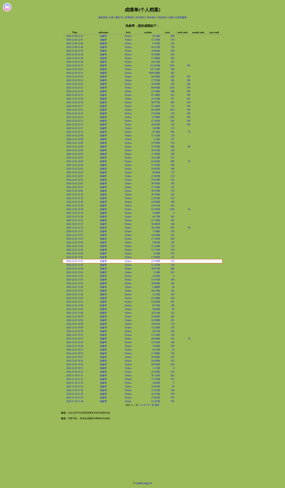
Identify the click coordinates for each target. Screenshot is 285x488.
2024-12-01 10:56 (74, 342)
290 (172, 238)
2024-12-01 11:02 (74, 287)
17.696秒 (155, 257)
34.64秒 (156, 346)
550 (172, 401)
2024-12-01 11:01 (74, 301)
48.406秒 (155, 338)
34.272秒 (155, 394)
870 (172, 227)
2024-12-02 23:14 (74, 113)
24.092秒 (155, 50)
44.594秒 (155, 54)
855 (172, 301)
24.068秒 (155, 202)
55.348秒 (155, 106)
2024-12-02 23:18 (74, 98)
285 (172, 58)
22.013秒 (155, 198)
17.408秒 (155, 58)
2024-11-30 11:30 (74, 383)
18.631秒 (155, 324)
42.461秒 (155, 161)
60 (173, 287)
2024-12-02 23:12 (74, 120)
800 (172, 36)
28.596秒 (155, 364)
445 (172, 220)
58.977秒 (155, 102)
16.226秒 (155, 327)
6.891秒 (156, 242)
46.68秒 (156, 172)
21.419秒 (155, 165)
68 (189, 146)
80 (173, 309)
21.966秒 (155, 176)
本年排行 (151, 17)
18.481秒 (155, 224)
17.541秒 (155, 238)
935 (172, 338)
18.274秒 (155, 290)
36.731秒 (155, 375)
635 (172, 371)
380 (172, 91)
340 (172, 168)
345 (172, 179)
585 (172, 216)
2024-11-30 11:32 (74, 371)
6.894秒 (156, 309)
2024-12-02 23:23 (74, 76)
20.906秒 (155, 357)
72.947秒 (155, 146)
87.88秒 (156, 117)
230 (172, 261)
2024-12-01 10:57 (74, 335)
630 (172, 54)
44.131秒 (155, 47)
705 (172, 157)
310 (172, 176)
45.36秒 (156, 132)
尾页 (157, 405)
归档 (171, 17)
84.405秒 (155, 109)
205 (172, 194)
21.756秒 (155, 220)
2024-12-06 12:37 (74, 65)
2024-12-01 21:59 (74, 194)
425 (172, 357)
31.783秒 (155, 154)
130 (172, 335)
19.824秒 (155, 179)
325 (172, 246)
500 (172, 50)
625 (172, 375)
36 (189, 209)
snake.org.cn (144, 483)
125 (172, 312)
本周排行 (130, 17)
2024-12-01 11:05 (74, 257)
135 (172, 128)
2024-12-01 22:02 (74, 176)
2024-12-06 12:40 (74, 43)
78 (189, 338)
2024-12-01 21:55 (74, 224)
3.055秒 (156, 276)
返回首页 (103, 17)
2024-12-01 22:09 (74, 135)
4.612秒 (156, 349)
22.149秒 (155, 91)
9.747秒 (156, 43)
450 (172, 205)
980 (172, 161)
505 (172, 62)
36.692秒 (155, 84)
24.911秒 (155, 205)
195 (172, 249)
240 (172, 294)
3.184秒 (156, 213)
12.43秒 (156, 294)
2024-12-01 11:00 (74, 305)
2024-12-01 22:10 (74, 132)
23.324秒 (155, 246)
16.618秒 (155, 235)
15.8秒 (157, 272)
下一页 (150, 405)
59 (189, 161)
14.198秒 (155, 298)
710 (172, 39)
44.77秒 (156, 216)
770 (172, 190)
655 (172, 84)
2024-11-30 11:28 (74, 401)
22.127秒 (155, 401)
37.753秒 (155, 379)
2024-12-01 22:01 (74, 183)
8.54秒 (157, 253)
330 (172, 353)
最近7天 (120, 17)
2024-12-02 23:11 (74, 128)
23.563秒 (155, 113)
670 (172, 397)
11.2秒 (157, 139)
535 (172, 124)
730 (172, 47)
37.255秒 (155, 39)
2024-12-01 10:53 (74, 368)
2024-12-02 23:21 (74, 87)
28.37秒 (156, 331)
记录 (111, 17)
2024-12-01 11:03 (74, 276)
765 (172, 143)
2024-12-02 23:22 (74, 80)
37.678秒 (155, 143)
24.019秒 (155, 360)
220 (172, 43)
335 (172, 360)
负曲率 (103, 36)
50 (173, 349)
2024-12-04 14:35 (74, 73)
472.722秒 (155, 69)
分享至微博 (181, 17)
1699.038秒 (154, 73)
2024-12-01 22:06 (74, 150)
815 (172, 95)
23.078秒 (155, 261)
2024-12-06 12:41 (74, 36)
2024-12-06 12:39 (74, 50)
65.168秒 (155, 95)
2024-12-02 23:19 (74, 95)
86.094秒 (155, 87)
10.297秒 (155, 386)
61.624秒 (155, 301)
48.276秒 (155, 227)
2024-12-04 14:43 (74, 69)
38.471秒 (155, 268)
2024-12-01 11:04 (74, 268)
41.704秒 (155, 187)
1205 (172, 117)
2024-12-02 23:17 (74, 106)
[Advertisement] (116, 451)
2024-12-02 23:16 (74, 109)
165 (172, 231)
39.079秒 (155, 190)
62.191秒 (155, 209)
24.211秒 (155, 62)
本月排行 (140, 17)
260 (172, 80)
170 (172, 324)
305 (172, 272)
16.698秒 (155, 320)
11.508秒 (155, 353)
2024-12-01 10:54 (74, 360)
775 (172, 172)
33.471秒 (155, 279)
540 (172, 154)
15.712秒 (155, 135)
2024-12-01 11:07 (74, 231)
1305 (172, 109)
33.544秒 (155, 371)
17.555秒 (155, 80)
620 (172, 364)
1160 (172, 209)
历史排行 (162, 17)
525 (172, 187)
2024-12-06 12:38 (74, 58)
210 (172, 135)
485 (172, 76)
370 (172, 113)
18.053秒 (155, 150)
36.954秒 (155, 183)
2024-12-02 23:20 (74, 91)
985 (172, 102)
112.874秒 (155, 65)
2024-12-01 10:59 (74, 316)
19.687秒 (155, 168)
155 (172, 253)
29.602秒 (155, 124)
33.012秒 (155, 98)
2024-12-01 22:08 (74, 143)
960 (172, 146)
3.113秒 (156, 368)
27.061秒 (155, 397)
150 (172, 242)
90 (173, 386)
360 (172, 202)
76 (189, 132)
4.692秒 (156, 383)
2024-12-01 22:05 (74, 154)
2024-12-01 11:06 (74, 242)
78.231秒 (155, 312)
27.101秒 (155, 120)
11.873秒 (155, 390)
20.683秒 (155, 283)
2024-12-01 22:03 (74, 168)
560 (172, 120)
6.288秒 (156, 287)
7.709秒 (156, 231)
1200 (172, 87)
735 (172, 106)
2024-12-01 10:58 (74, 320)
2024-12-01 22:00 (74, 190)
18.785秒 (155, 194)
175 (172, 139)
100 (188, 65)
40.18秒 (156, 36)
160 (172, 390)
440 (172, 279)
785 (172, 183)
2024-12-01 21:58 (74, 202)
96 (189, 227)
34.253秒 (155, 157)
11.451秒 (155, 265)
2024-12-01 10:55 (74, 349)
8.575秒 (156, 305)
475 (172, 98)
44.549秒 (155, 76)
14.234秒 (155, 342)
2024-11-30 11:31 (74, 375)
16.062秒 (155, 316)
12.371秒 (155, 249)
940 (172, 132)
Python (128, 36)
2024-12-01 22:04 (74, 161)
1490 (172, 65)
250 (172, 150)
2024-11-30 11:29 (74, 394)
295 (172, 320)
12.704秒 (155, 335)
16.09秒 (156, 128)
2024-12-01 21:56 (74, 213)
